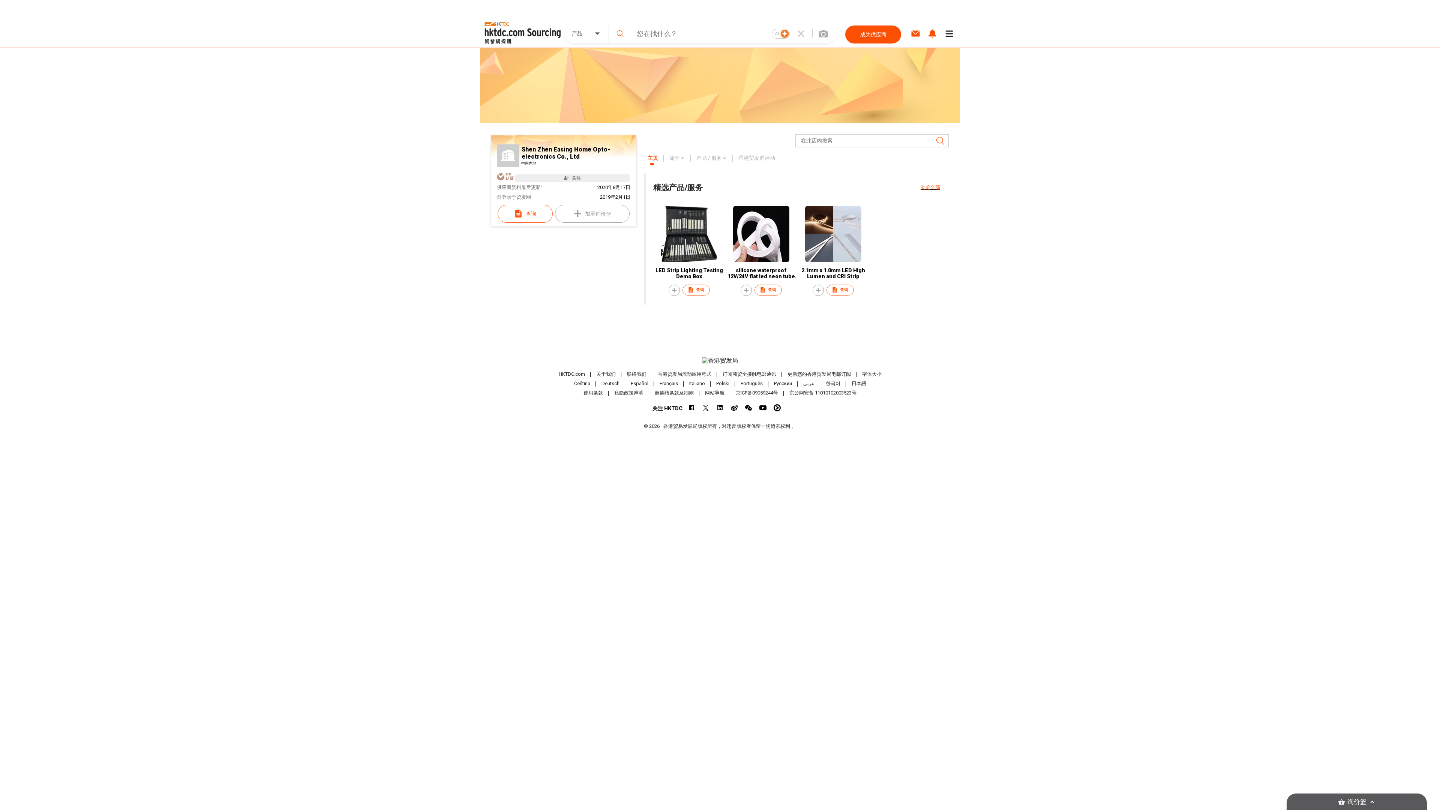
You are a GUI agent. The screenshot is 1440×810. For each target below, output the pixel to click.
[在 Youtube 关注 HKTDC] (762, 407)
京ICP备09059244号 (757, 393)
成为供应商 (873, 35)
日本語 (859, 383)
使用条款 (593, 393)
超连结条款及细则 (674, 393)
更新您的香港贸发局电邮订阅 (819, 374)
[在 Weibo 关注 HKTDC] (734, 407)
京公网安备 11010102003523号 (822, 393)
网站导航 (714, 393)
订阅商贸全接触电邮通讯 (749, 374)
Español (639, 383)
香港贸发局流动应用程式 (684, 374)
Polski (722, 383)
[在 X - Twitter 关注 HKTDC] (706, 407)
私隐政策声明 (629, 393)
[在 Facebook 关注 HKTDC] (691, 407)
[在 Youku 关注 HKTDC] (777, 407)
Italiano (697, 383)
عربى (808, 383)
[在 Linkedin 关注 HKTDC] (720, 407)
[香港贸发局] (720, 360)
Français (669, 383)
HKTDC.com (572, 374)
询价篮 (1356, 802)
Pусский (783, 383)
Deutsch (611, 383)
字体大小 (872, 374)
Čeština (582, 383)
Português (752, 383)
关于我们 (606, 374)
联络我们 (636, 374)
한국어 (833, 383)
